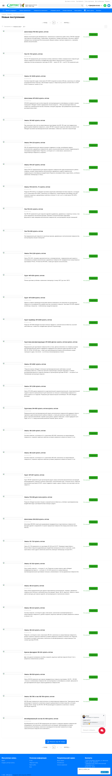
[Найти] (82, 5)
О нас (31, 760)
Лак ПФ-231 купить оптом (33, 209)
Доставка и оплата (70, 1)
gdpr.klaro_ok (104, 772)
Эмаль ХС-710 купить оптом (34, 541)
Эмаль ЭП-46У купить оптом (34, 120)
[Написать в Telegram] (108, 5)
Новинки (107, 1)
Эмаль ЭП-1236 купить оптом (35, 386)
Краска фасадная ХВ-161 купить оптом (38, 652)
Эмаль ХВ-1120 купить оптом (35, 453)
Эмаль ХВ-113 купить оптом (34, 608)
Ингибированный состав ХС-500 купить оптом (41, 719)
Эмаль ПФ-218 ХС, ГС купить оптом (37, 187)
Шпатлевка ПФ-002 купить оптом (36, 32)
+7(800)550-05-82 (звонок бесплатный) (95, 763)
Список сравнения (62, 764)
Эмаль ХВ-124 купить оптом (34, 630)
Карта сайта (32, 764)
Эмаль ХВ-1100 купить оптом (35, 430)
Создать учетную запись (8, 762)
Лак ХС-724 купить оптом (33, 54)
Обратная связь (33, 762)
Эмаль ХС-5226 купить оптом (35, 76)
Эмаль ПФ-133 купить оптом (34, 142)
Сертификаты (79, 1)
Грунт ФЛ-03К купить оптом (34, 275)
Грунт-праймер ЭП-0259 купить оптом (38, 320)
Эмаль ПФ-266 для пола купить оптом (38, 497)
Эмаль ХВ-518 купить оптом (34, 674)
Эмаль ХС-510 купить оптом (34, 563)
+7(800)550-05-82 (94, 5)
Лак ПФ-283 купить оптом (33, 231)
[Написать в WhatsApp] (104, 5)
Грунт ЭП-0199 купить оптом (34, 298)
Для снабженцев (99, 1)
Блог (30, 767)
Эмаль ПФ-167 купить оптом (34, 165)
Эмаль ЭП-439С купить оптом (35, 364)
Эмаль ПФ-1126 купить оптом (35, 253)
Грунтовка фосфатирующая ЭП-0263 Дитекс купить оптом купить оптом (50, 342)
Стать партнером (89, 1)
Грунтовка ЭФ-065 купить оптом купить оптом (41, 408)
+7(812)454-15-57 (89, 765)
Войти (3, 760)
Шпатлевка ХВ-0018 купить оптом (36, 519)
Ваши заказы (60, 760)
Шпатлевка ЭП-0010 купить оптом (36, 98)
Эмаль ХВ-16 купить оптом (34, 586)
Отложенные (60, 762)
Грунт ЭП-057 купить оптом (34, 475)
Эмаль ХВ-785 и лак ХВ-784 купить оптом (39, 696)
